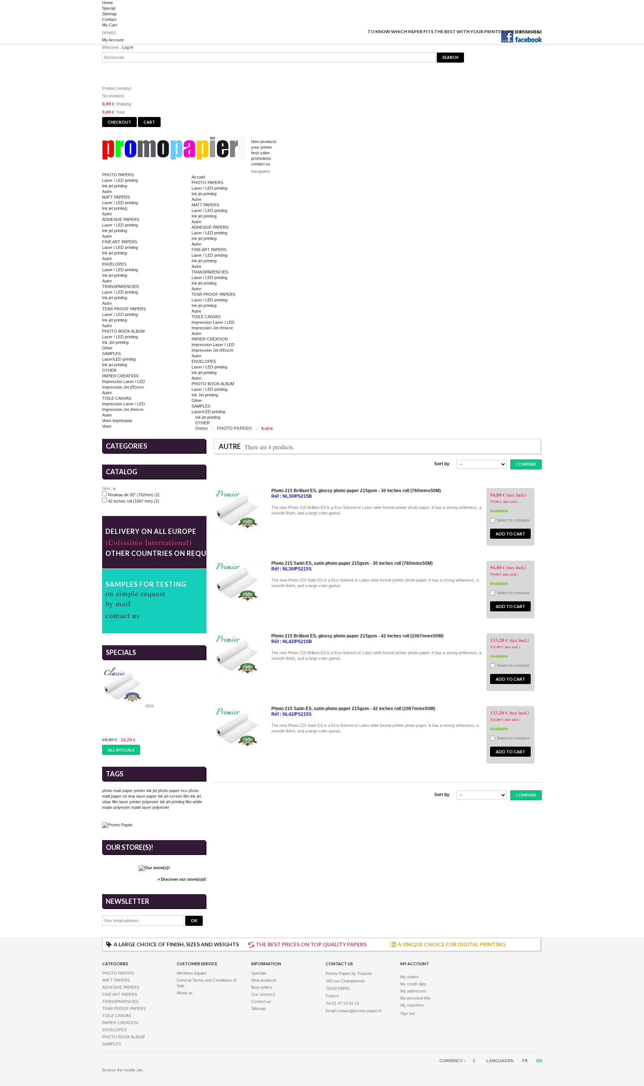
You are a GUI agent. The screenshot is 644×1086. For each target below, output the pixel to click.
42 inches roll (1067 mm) (133, 501)
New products (264, 141)
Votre (106, 426)
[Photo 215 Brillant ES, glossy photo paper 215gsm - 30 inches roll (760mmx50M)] (237, 533)
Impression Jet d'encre (122, 409)
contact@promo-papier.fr (359, 1011)
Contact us (261, 1001)
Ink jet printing (114, 186)
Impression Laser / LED (123, 381)
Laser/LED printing (119, 359)
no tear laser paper (140, 796)
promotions (261, 158)
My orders (409, 977)
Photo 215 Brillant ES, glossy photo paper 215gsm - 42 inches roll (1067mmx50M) (357, 636)
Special (108, 8)
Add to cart (510, 533)
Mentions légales (192, 973)
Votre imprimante (117, 420)
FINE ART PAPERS (119, 242)
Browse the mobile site (122, 1070)
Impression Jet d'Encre (123, 387)
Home (107, 2)
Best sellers (261, 987)
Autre (107, 191)
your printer (261, 147)
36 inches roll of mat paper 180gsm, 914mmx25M (152, 719)
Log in (127, 47)
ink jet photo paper (163, 790)
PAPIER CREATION (120, 376)
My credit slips (413, 984)
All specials (121, 749)
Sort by (441, 463)
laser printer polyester (139, 802)
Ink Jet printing (115, 342)
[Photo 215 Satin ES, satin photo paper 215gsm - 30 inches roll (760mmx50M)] (237, 605)
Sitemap (109, 14)
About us (185, 993)
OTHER (109, 370)
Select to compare (513, 520)
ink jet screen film (173, 796)
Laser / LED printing (120, 180)
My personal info (415, 998)
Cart (114, 71)
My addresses (413, 991)
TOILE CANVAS (116, 398)
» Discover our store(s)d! (182, 879)
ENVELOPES (114, 264)
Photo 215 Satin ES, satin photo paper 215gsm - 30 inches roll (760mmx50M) (352, 563)
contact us (260, 164)
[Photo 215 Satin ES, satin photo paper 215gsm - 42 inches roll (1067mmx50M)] (237, 750)
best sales (260, 153)
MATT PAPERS (116, 197)
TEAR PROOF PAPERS (124, 309)
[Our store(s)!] (154, 867)
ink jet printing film (176, 802)
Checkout (119, 122)
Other (107, 348)
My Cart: (110, 25)
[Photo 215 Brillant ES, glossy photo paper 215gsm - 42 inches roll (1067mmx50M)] (237, 678)
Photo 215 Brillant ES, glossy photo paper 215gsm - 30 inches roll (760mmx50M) (356, 490)
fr (525, 1060)
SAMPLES (111, 353)
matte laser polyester (150, 807)
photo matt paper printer (123, 790)
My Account (112, 40)
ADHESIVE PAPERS (120, 219)
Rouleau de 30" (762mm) (134, 495)
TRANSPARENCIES (120, 286)
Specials (121, 652)
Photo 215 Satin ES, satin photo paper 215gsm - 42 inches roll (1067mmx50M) (353, 708)
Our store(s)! (129, 847)
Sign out (407, 1013)
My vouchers (412, 1005)
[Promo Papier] (176, 149)
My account (414, 963)
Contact (109, 19)
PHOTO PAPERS (118, 174)
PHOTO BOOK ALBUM (123, 331)
